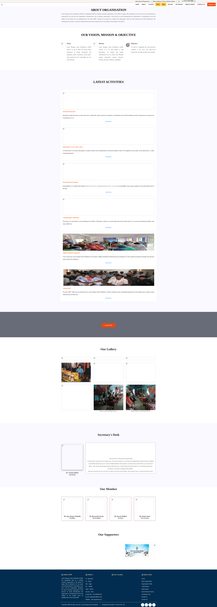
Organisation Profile (147, 584)
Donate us (211, 4)
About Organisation (147, 581)
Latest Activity (145, 586)
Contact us (201, 4)
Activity (151, 4)
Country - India (90, 591)
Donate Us (144, 597)
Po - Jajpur (88, 581)
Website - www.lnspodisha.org (94, 599)
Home (137, 4)
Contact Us (145, 599)
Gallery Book (145, 589)
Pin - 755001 (89, 586)
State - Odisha (89, 589)
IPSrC (158, 4)
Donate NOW (108, 325)
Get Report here (146, 594)
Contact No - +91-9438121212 (94, 594)
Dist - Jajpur (89, 584)
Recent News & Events (148, 591)
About (144, 4)
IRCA (163, 4)
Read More (109, 121)
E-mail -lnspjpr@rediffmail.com (94, 597)
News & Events (190, 4)
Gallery (170, 4)
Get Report (179, 4)
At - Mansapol (89, 578)
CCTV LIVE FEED (189, 1)
